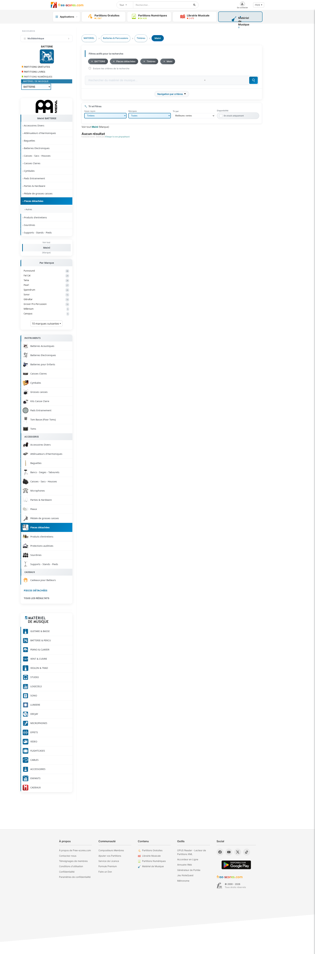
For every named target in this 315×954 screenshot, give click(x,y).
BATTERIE (99, 61)
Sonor (46, 294)
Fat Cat (46, 275)
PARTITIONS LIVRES (34, 71)
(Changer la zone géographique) (117, 137)
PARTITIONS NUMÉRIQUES (37, 76)
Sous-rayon (89, 111)
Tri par (176, 111)
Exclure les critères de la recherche (111, 68)
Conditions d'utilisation (71, 866)
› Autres (27, 209)
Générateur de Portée (188, 870)
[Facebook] (220, 852)
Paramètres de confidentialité (75, 877)
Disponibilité (222, 110)
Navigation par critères (170, 94)
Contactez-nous (67, 855)
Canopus (46, 313)
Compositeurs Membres (111, 850)
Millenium (46, 308)
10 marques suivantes (46, 323)
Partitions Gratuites (152, 850)
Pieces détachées (35, 590)
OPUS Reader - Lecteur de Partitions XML (191, 852)
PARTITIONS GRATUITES (36, 67)
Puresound (46, 270)
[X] (237, 852)
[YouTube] (228, 852)
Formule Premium (107, 866)
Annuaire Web (184, 864)
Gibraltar (46, 299)
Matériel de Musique (153, 866)
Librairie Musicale (151, 855)
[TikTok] (246, 852)
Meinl (46, 247)
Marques (132, 111)
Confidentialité (66, 871)
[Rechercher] (194, 5)
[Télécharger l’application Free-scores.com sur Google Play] (236, 864)
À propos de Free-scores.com (75, 850)
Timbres (151, 61)
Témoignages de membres (73, 861)
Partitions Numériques (154, 861)
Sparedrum (46, 289)
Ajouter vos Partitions (109, 855)
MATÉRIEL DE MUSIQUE (36, 81)
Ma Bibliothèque (36, 38)
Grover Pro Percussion (46, 304)
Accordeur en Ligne (187, 859)
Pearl (46, 285)
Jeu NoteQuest (185, 875)
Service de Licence (108, 861)
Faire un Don (105, 871)
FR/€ (257, 5)
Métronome (183, 880)
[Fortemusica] (219, 886)
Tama (46, 280)
